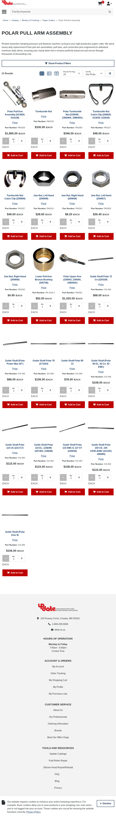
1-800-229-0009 (60, 624)
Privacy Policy (33, 812)
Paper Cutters (49, 20)
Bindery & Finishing (30, 20)
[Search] (109, 11)
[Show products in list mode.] (49, 73)
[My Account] (109, 3)
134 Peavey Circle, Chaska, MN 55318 (60, 618)
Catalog (15, 20)
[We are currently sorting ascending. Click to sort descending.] (110, 73)
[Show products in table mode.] (56, 73)
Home (5, 20)
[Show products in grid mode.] (41, 73)
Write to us (60, 630)
